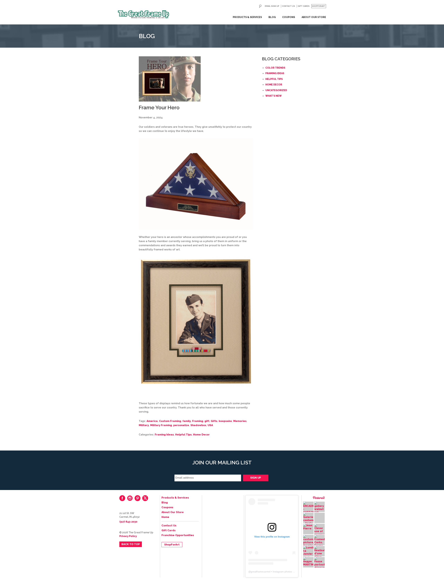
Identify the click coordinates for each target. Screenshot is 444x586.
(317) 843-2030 (128, 521)
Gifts (214, 421)
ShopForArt (318, 6)
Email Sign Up (272, 6)
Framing (197, 421)
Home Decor (201, 434)
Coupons (288, 17)
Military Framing (161, 425)
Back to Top (130, 544)
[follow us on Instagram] (130, 498)
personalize (181, 425)
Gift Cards (304, 6)
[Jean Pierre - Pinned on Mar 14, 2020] (308, 527)
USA (210, 425)
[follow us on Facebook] (122, 498)
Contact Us (288, 6)
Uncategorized (276, 90)
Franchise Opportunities (177, 535)
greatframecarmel (260, 571)
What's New (273, 95)
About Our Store (314, 17)
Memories (239, 421)
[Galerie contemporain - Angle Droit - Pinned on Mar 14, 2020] (308, 520)
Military (144, 425)
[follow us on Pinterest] (137, 498)
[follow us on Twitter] (145, 498)
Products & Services (247, 17)
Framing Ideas (164, 434)
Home (165, 517)
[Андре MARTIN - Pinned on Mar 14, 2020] (308, 561)
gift (206, 421)
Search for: (260, 6)
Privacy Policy (128, 536)
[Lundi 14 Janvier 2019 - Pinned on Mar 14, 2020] (308, 552)
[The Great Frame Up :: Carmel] (143, 14)
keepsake (225, 421)
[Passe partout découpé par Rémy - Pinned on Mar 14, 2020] (319, 566)
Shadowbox (198, 425)
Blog (272, 17)
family (186, 421)
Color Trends (275, 67)
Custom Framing (170, 421)
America (152, 421)
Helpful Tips (183, 434)
